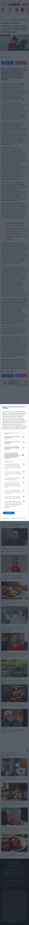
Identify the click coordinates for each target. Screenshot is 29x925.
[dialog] (14, 462)
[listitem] (14, 433)
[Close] (26, 407)
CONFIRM (9, 512)
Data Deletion (6, 518)
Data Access (14, 518)
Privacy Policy (23, 518)
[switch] (23, 437)
